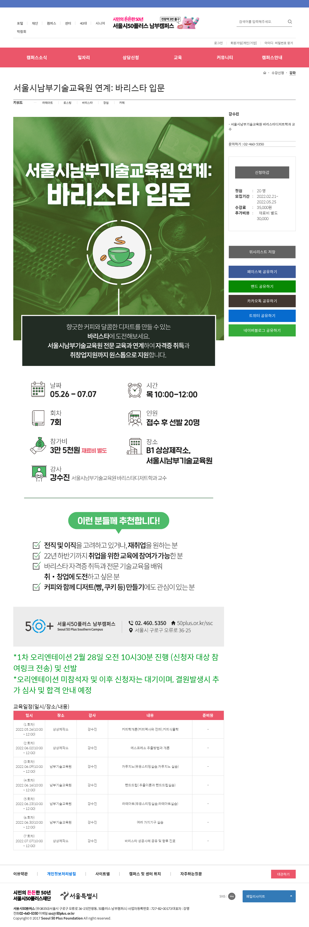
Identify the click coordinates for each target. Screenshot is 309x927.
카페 (122, 102)
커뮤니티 (225, 57)
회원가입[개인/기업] (244, 42)
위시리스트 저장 (262, 252)
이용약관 (20, 874)
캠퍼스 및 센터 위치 (145, 874)
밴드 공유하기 (262, 286)
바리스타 (87, 102)
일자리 (84, 57)
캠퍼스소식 (37, 57)
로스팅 (67, 102)
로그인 (218, 42)
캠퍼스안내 (272, 57)
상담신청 (131, 57)
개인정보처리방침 (61, 874)
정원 (244, 191)
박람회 (21, 31)
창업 (106, 102)
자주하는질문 (191, 874)
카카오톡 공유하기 (262, 301)
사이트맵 (102, 874)
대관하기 (283, 874)
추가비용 (244, 213)
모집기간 (244, 196)
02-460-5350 (254, 144)
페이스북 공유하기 (262, 272)
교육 (178, 57)
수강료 (244, 207)
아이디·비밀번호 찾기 (279, 42)
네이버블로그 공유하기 (262, 330)
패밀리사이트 (263, 897)
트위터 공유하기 (262, 316)
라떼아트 (47, 102)
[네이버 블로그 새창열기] (231, 896)
